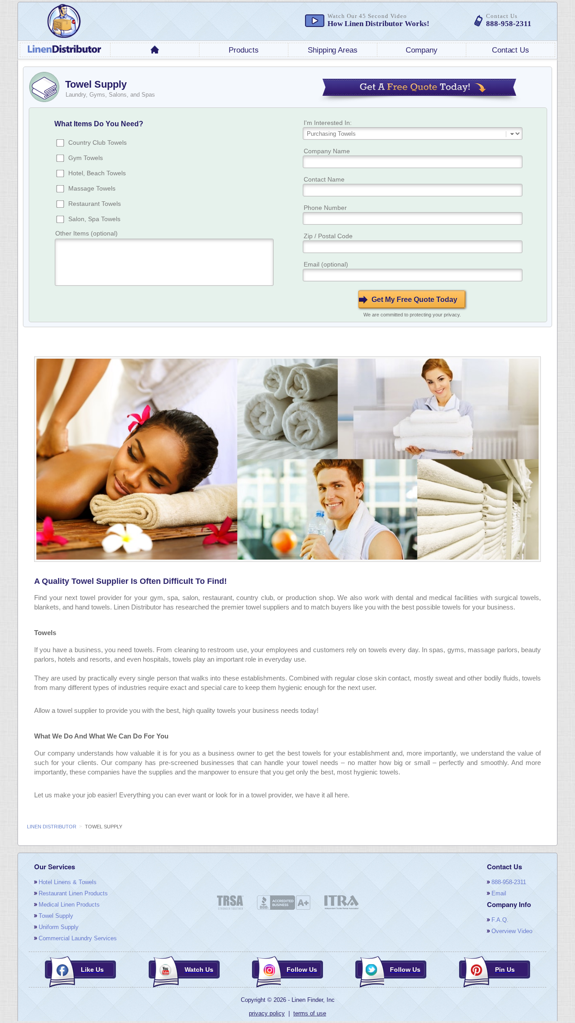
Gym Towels (85, 157)
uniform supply (59, 927)
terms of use (309, 1013)
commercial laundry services (78, 938)
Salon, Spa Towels (94, 218)
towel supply (56, 915)
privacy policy (267, 1013)
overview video (511, 931)
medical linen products (69, 904)
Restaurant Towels (94, 203)
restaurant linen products (73, 893)
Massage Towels (91, 188)
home (154, 49)
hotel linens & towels (68, 882)
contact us (510, 50)
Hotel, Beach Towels (97, 173)
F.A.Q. (500, 919)
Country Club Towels (97, 142)
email (498, 893)
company (421, 50)
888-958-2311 (508, 882)
